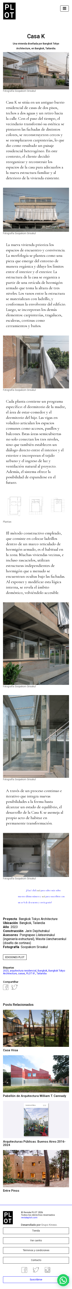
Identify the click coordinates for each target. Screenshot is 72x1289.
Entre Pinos (11, 1190)
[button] (63, 1280)
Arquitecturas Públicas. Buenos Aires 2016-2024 (34, 1143)
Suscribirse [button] (36, 1279)
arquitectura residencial (23, 970)
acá (39, 890)
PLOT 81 (30, 973)
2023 (6, 970)
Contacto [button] (36, 1260)
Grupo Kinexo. (49, 1224)
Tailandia (42, 973)
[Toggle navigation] (64, 8)
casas (21, 973)
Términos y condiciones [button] (36, 1250)
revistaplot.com (29, 1217)
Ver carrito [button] (36, 1240)
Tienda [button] (36, 1230)
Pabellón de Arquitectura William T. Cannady (34, 1096)
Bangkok (42, 970)
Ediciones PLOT (14, 957)
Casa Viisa (10, 1050)
